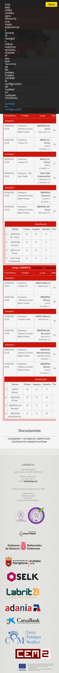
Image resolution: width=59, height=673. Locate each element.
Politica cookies (28, 493)
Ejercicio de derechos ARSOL (28, 500)
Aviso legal (28, 498)
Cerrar (51, 4)
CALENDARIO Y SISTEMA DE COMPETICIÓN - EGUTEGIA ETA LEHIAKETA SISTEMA (29, 440)
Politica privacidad (28, 496)
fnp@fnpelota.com (30, 481)
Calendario (38, 267)
